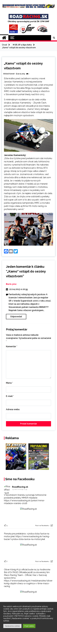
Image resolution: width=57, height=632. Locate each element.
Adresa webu (13, 409)
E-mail (10, 396)
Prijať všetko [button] (29, 626)
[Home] (4, 37)
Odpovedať (16, 316)
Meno (9, 383)
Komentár (11, 346)
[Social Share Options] (52, 525)
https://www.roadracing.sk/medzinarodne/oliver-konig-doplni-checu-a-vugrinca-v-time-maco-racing (28, 583)
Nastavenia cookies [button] (12, 626)
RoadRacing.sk (20, 487)
